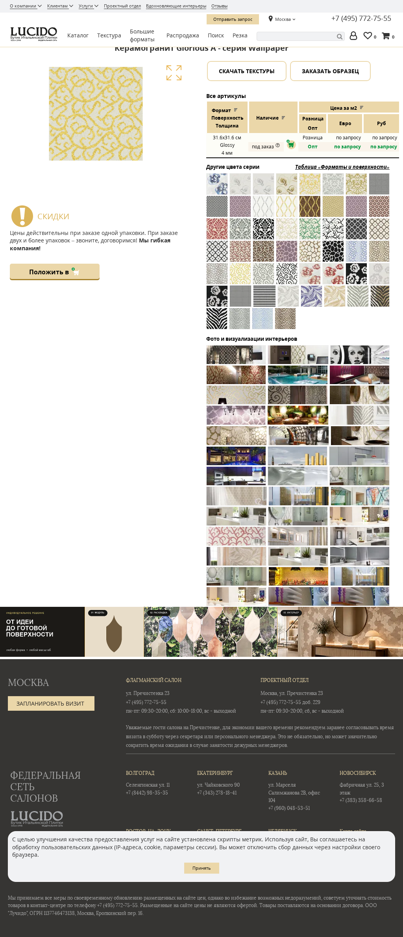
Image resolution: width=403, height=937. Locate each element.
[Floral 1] (217, 233)
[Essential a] (263, 210)
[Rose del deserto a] (356, 278)
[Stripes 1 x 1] (240, 300)
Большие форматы (142, 35)
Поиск (216, 35)
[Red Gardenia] (333, 278)
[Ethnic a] (333, 210)
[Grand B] (379, 255)
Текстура (109, 35)
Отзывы (219, 6)
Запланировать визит (50, 703)
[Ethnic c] (379, 210)
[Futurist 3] (217, 255)
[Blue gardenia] (217, 188)
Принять (201, 868)
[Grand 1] (286, 255)
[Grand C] (217, 278)
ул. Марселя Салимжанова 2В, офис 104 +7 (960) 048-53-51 (294, 791)
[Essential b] (286, 210)
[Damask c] (356, 188)
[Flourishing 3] (333, 233)
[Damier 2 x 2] (217, 210)
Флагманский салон (153, 680)
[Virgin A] (288, 300)
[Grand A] (356, 255)
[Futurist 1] (356, 233)
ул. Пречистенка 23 (148, 693)
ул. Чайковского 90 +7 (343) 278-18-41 (218, 783)
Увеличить (174, 73)
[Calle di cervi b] (263, 188)
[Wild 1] (358, 300)
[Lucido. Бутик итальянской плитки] (33, 34)
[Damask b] (333, 188)
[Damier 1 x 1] (379, 188)
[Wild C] (285, 323)
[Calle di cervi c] (286, 188)
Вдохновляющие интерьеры (176, 6)
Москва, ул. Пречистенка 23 (292, 693)
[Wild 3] (217, 323)
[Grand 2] (309, 255)
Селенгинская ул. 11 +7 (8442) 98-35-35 (148, 783)
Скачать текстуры (247, 71)
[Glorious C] (263, 255)
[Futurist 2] (379, 233)
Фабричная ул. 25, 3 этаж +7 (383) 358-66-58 (362, 787)
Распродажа (182, 35)
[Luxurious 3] (286, 278)
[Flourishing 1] (286, 233)
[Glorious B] (240, 255)
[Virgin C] (334, 300)
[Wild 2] (380, 300)
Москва (283, 19)
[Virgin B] (311, 300)
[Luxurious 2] (263, 278)
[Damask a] (309, 188)
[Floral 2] (240, 233)
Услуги (86, 6)
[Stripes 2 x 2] (264, 300)
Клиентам (58, 6)
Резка (240, 35)
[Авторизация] (355, 36)
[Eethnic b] (240, 210)
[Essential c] (309, 210)
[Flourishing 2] (309, 233)
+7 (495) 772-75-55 (361, 18)
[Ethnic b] (356, 210)
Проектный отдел (122, 6)
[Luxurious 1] (240, 278)
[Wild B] (262, 323)
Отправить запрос (232, 19)
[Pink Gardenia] (309, 278)
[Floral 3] (263, 233)
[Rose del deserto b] (379, 278)
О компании (23, 6)
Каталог (78, 35)
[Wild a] (239, 323)
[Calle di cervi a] (240, 188)
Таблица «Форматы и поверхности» (342, 166)
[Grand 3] (333, 255)
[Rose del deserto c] (217, 300)
